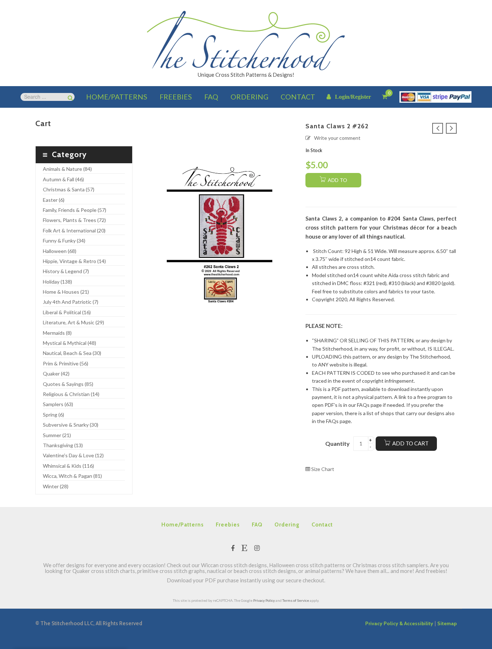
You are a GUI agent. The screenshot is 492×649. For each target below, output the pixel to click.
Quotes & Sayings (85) (68, 384)
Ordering (287, 524)
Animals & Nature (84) (67, 169)
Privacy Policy (264, 600)
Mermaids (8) (57, 333)
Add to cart (410, 443)
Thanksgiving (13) (63, 445)
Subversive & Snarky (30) (70, 425)
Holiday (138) (57, 282)
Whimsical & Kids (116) (68, 466)
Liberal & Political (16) (67, 312)
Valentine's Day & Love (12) (73, 455)
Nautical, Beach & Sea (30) (72, 353)
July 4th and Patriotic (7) (70, 302)
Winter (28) (55, 486)
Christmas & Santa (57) (68, 189)
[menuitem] (116, 97)
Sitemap (447, 623)
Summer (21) (57, 435)
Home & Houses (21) (66, 292)
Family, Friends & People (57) (74, 210)
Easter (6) (53, 200)
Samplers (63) (58, 404)
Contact (322, 524)
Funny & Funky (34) (64, 240)
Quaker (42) (56, 373)
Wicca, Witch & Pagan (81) (72, 476)
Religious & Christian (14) (71, 394)
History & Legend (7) (66, 271)
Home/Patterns (182, 524)
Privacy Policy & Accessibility (399, 623)
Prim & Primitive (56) (65, 363)
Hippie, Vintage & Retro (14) (74, 261)
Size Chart (322, 469)
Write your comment (337, 138)
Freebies (228, 524)
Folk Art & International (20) (74, 230)
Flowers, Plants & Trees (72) (74, 220)
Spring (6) (53, 415)
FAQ (257, 524)
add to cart (336, 182)
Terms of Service (295, 600)
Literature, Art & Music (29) (73, 322)
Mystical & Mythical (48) (69, 343)
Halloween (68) (59, 251)
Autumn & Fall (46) (63, 179)
